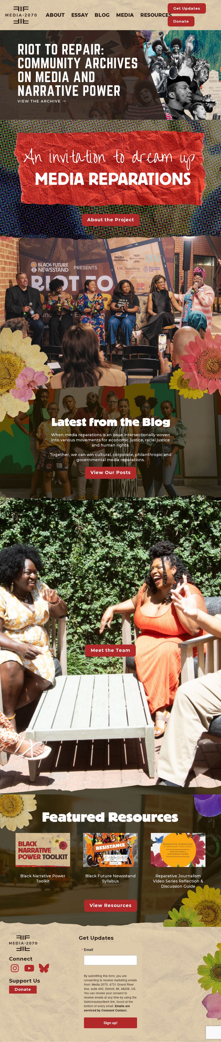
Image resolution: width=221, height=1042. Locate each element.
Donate (181, 21)
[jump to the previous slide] (4, 75)
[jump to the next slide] (217, 75)
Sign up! (110, 1022)
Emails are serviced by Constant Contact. (107, 1008)
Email (88, 949)
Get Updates (186, 8)
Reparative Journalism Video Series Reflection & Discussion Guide (178, 881)
